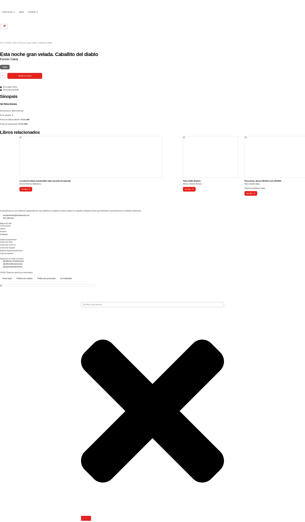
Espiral (8, 43)
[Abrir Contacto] (37, 12)
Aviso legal (7, 278)
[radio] (5, 67)
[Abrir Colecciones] (14, 12)
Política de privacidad (46, 278)
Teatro (14, 43)
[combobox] (152, 304)
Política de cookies (25, 278)
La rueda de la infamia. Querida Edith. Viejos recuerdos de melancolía (45, 181)
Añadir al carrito (24, 76)
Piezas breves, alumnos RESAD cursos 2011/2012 (262, 181)
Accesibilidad (66, 278)
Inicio (2, 43)
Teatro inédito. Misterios (192, 181)
